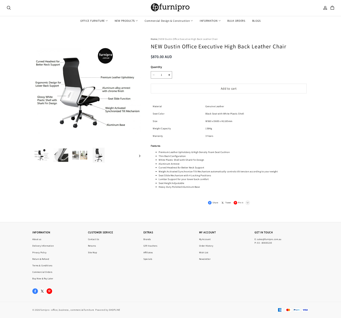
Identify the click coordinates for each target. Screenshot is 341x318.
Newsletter (205, 258)
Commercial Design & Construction (167, 21)
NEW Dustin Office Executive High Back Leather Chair (188, 39)
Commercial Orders (42, 271)
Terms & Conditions (42, 265)
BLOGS (256, 21)
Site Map (92, 252)
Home (154, 39)
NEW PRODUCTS (125, 21)
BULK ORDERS (236, 21)
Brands (147, 239)
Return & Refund (40, 258)
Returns (92, 245)
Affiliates (148, 252)
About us (36, 239)
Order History (206, 245)
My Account (205, 239)
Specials (147, 258)
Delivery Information (43, 245)
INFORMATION (209, 21)
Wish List (203, 252)
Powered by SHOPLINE (107, 309)
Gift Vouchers (150, 245)
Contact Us (93, 239)
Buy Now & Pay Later (42, 278)
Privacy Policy (39, 252)
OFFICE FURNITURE (92, 21)
